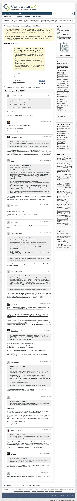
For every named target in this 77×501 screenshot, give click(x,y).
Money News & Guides (63, 85)
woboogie (13, 362)
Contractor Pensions (62, 141)
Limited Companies (62, 76)
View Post (29, 99)
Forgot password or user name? (19, 82)
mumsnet (66, 245)
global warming (65, 236)
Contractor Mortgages (63, 133)
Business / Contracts (23, 20)
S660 (62, 67)
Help (19, 13)
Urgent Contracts (62, 101)
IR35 (58, 67)
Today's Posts (7, 16)
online (70, 245)
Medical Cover (61, 143)
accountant (59, 233)
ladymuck (13, 454)
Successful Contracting (63, 89)
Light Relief (51, 21)
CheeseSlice (14, 137)
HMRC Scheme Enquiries (65, 20)
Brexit (16, 20)
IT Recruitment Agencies (64, 148)
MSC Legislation (61, 74)
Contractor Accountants (63, 146)
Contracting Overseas (63, 91)
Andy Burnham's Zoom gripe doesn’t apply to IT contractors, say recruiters (64, 165)
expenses (59, 236)
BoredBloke (14, 430)
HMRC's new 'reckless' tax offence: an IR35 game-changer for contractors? (64, 206)
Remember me (18, 80)
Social (46, 21)
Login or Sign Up (9, 14)
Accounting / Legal (45, 20)
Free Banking (61, 135)
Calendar (19, 16)
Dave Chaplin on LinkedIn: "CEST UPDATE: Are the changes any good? (28, 308)
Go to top (70, 495)
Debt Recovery (61, 139)
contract (59, 234)
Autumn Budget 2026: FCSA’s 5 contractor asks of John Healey (64, 158)
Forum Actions (37, 16)
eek (12, 304)
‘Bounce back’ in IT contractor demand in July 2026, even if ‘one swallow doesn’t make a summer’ (64, 221)
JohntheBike (14, 233)
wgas (69, 248)
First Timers (60, 65)
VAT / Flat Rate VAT (62, 81)
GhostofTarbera (15, 95)
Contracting (6, 20)
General (12, 20)
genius (12, 205)
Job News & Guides (62, 83)
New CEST (14, 43)
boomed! (66, 233)
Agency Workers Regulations (61, 71)
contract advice (64, 234)
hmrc (61, 237)
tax (58, 247)
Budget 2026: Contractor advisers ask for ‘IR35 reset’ (64, 178)
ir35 (63, 237)
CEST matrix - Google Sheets (18, 104)
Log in (42, 80)
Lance (12, 161)
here (21, 38)
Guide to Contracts (62, 87)
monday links (62, 243)
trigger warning (60, 248)
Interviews (60, 107)
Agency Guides (61, 110)
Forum (9, 26)
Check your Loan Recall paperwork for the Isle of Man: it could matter (64, 171)
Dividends (60, 77)
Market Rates (61, 103)
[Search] (72, 13)
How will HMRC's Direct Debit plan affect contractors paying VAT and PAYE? (63, 198)
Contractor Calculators (63, 93)
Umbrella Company (62, 79)
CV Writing (60, 109)
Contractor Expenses (63, 96)
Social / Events (58, 21)
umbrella (65, 248)
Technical (34, 21)
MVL (58, 94)
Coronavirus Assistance (34, 20)
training (68, 247)
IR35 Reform (27, 21)
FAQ (14, 16)
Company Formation (62, 137)
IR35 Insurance (61, 131)
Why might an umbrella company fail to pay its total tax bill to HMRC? (63, 184)
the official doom (62, 247)
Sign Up (41, 55)
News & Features (62, 63)
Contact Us (55, 495)
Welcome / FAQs (40, 21)
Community (27, 16)
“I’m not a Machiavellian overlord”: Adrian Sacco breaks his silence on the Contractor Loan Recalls (64, 213)
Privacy (63, 495)
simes (12, 397)
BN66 (66, 67)
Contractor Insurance (63, 126)
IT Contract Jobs (61, 99)
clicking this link (32, 29)
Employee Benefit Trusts (64, 69)
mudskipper (14, 122)
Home (59, 61)
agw (63, 233)
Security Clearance (62, 105)
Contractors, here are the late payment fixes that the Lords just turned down (64, 191)
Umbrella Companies (54, 20)
